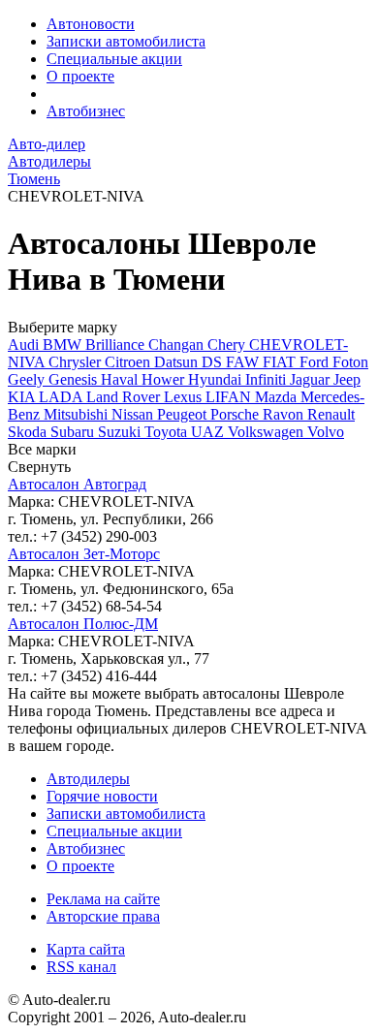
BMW (64, 344)
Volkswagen (267, 431)
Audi (25, 344)
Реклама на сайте (103, 899)
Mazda (277, 397)
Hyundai (216, 379)
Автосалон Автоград (77, 484)
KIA (23, 397)
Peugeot (183, 414)
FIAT (281, 362)
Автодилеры (88, 778)
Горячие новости (102, 796)
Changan (177, 344)
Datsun (178, 362)
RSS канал (81, 966)
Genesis (74, 379)
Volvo (325, 431)
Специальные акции (114, 58)
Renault (331, 414)
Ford (315, 362)
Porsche (236, 414)
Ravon (285, 414)
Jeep (347, 379)
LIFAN (230, 397)
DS (214, 362)
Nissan (134, 414)
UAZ (209, 431)
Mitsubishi (77, 414)
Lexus (184, 397)
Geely (28, 379)
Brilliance (116, 344)
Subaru (74, 431)
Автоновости (91, 24)
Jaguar (311, 379)
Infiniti (267, 379)
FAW (244, 362)
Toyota (167, 431)
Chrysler (76, 362)
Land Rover (125, 397)
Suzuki (121, 431)
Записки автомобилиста (126, 41)
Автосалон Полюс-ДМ (83, 623)
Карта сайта (86, 949)
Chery (228, 344)
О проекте (80, 76)
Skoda (29, 431)
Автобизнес (86, 111)
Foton (350, 362)
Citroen (129, 362)
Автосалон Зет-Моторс (84, 554)
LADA (62, 397)
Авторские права (103, 916)
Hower (165, 379)
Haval (121, 379)
